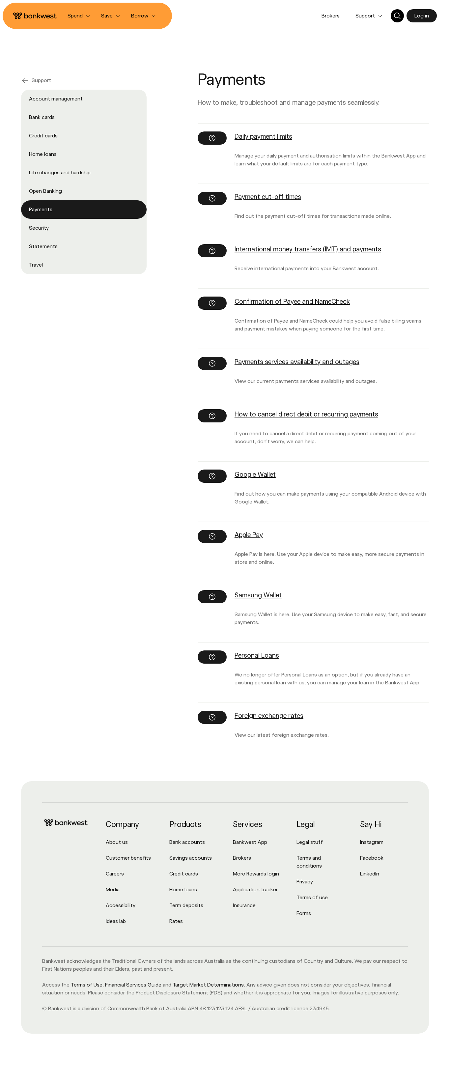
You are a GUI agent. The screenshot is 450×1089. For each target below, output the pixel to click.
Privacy (304, 881)
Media (113, 889)
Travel (36, 265)
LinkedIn (369, 874)
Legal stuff (309, 842)
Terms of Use (86, 985)
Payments (40, 209)
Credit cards (43, 135)
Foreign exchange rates (269, 716)
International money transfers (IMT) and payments (308, 249)
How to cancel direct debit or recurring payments (306, 414)
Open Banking (45, 191)
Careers (115, 874)
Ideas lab (116, 921)
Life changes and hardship (60, 172)
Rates (176, 921)
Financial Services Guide (133, 985)
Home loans (43, 154)
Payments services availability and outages (297, 362)
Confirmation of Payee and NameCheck (292, 301)
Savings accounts (190, 858)
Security (39, 228)
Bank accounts (187, 842)
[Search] (397, 15)
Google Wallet (255, 474)
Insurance (244, 905)
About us (117, 842)
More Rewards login (256, 874)
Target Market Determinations (208, 985)
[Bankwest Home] (35, 16)
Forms (303, 913)
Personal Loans (257, 655)
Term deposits (186, 905)
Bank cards (42, 117)
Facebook (371, 858)
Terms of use (312, 897)
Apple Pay (249, 535)
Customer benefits (128, 858)
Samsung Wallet (258, 595)
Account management (56, 99)
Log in (421, 16)
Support (41, 80)
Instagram (371, 842)
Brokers (331, 16)
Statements (43, 246)
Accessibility (120, 905)
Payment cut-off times (268, 197)
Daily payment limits (263, 136)
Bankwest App (250, 842)
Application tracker (255, 889)
